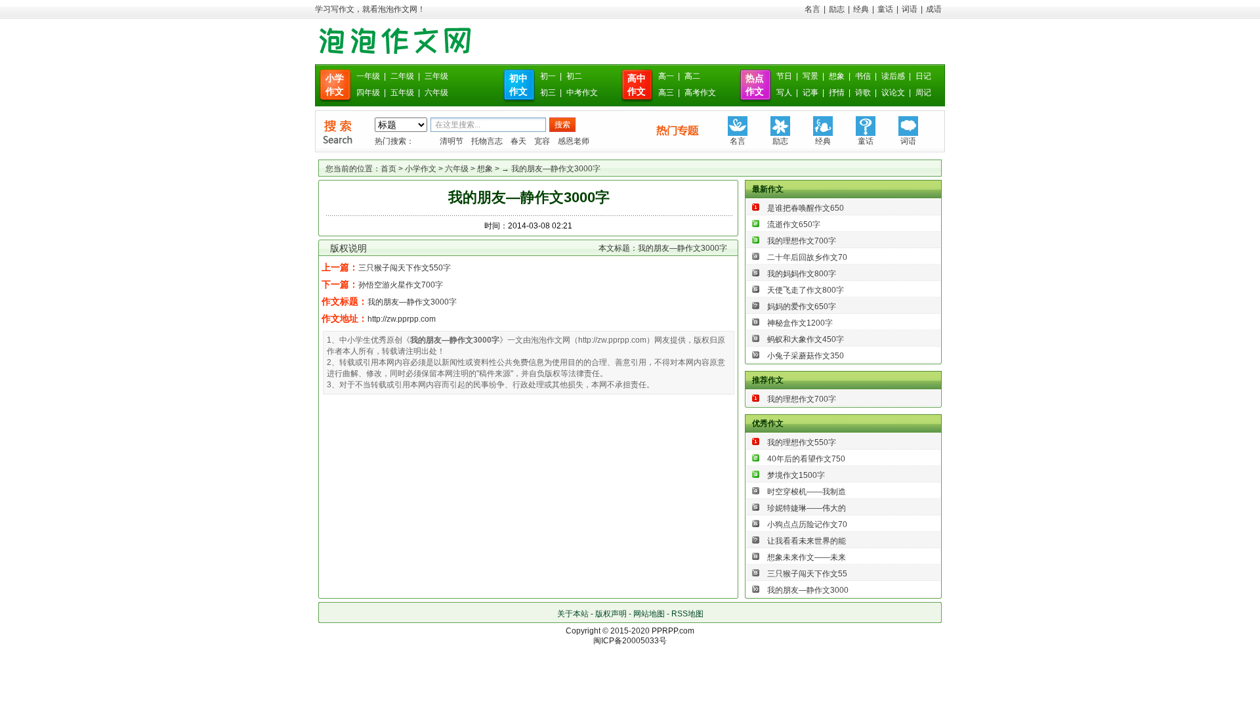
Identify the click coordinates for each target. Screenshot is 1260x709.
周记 (923, 92)
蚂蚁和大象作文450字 (805, 339)
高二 (692, 76)
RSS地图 (687, 613)
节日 (784, 76)
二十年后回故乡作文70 (807, 257)
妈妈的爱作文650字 (801, 306)
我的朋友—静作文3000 (808, 590)
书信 (863, 76)
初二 (574, 76)
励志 (837, 9)
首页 (388, 168)
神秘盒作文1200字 (800, 323)
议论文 (893, 92)
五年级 (402, 92)
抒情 (837, 92)
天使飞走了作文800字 (805, 290)
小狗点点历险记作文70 (807, 524)
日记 (923, 76)
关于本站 (573, 613)
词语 (909, 9)
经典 (861, 9)
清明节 (451, 141)
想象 (837, 76)
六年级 (436, 92)
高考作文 (700, 92)
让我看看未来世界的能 (806, 541)
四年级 (368, 92)
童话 (885, 9)
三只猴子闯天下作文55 (807, 573)
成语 (934, 9)
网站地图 (649, 613)
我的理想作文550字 (801, 442)
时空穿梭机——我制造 (806, 491)
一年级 (368, 76)
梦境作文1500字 (796, 475)
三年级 (436, 76)
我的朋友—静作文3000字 (412, 302)
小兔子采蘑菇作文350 (805, 355)
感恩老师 (573, 141)
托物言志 (487, 141)
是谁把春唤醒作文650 (805, 208)
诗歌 (863, 92)
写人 (784, 92)
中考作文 (582, 92)
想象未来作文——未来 (806, 557)
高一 (666, 76)
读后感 (893, 76)
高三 (666, 92)
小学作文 (420, 168)
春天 (518, 141)
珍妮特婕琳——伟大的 (806, 508)
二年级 (402, 76)
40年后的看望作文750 (806, 458)
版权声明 (611, 613)
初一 (548, 76)
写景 (810, 76)
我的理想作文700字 (801, 241)
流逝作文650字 (793, 224)
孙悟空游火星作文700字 (400, 285)
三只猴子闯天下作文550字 (404, 267)
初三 (548, 92)
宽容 (542, 141)
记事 (810, 92)
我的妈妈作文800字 (801, 273)
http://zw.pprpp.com (402, 319)
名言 (812, 9)
